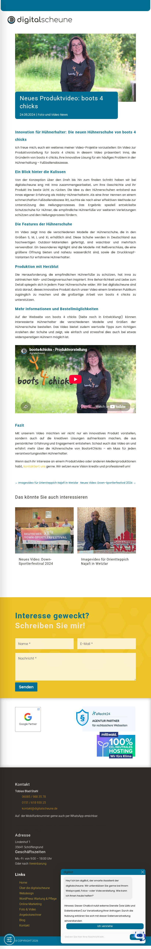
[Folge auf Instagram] (121, 5)
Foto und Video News (53, 115)
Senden (26, 687)
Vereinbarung (37, 863)
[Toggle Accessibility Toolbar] (9, 939)
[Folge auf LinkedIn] (132, 5)
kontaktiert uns (34, 466)
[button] (139, 936)
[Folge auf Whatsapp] (142, 5)
